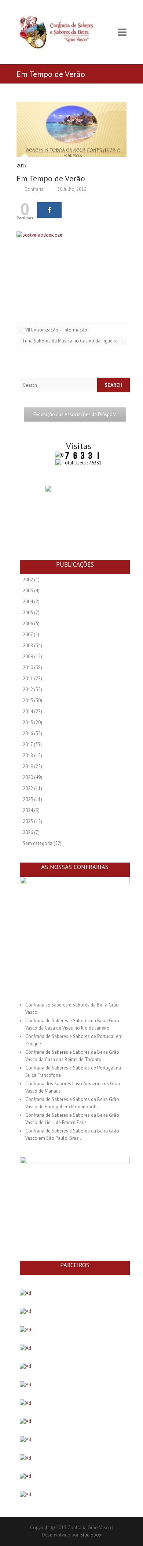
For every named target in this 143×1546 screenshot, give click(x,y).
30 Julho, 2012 (71, 189)
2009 (28, 656)
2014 (28, 711)
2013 (28, 700)
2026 (28, 832)
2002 (28, 579)
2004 (28, 601)
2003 (28, 590)
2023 (28, 799)
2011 (28, 678)
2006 (28, 623)
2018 (28, 755)
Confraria (33, 189)
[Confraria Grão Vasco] (62, 32)
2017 (28, 744)
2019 (28, 766)
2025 (28, 821)
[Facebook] (49, 210)
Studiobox (91, 1535)
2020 (28, 777)
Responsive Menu (122, 32)
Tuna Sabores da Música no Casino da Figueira (73, 341)
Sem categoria (37, 843)
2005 (28, 612)
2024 (28, 810)
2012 (21, 166)
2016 (28, 733)
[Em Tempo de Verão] (71, 129)
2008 (28, 645)
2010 (28, 667)
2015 (28, 722)
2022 (28, 788)
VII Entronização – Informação (53, 330)
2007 (28, 634)
